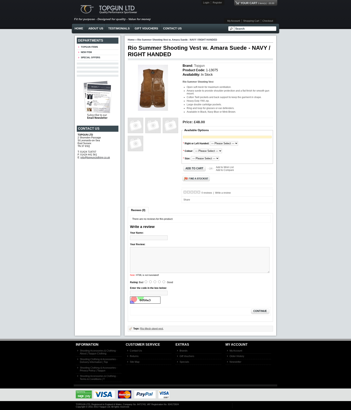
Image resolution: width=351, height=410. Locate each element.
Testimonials (119, 28)
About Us (95, 28)
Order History (237, 356)
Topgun (199, 65)
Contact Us (172, 28)
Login (206, 2)
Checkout (267, 20)
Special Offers (90, 57)
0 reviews (207, 192)
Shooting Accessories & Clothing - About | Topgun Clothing (98, 352)
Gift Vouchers (146, 28)
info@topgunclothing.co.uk (95, 157)
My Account (233, 20)
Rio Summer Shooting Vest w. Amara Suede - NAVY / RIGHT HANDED (177, 39)
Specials (184, 361)
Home (79, 28)
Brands (183, 350)
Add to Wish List (225, 167)
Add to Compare (225, 170)
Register (217, 2)
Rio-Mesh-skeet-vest (151, 328)
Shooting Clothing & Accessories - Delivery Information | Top (98, 361)
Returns (134, 356)
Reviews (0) (138, 210)
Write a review (223, 192)
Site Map (135, 361)
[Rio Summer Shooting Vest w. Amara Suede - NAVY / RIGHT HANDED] (153, 110)
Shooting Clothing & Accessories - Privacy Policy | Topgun (98, 369)
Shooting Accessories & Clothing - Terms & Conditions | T (98, 377)
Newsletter (235, 361)
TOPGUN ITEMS (89, 47)
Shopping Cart (251, 20)
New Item (86, 52)
